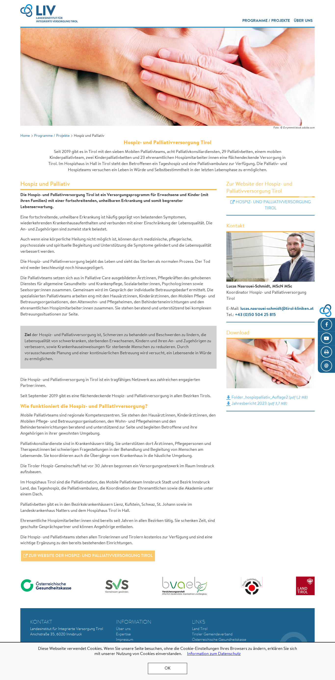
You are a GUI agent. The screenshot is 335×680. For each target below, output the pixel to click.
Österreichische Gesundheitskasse (219, 640)
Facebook (326, 325)
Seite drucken (326, 352)
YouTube (326, 338)
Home (25, 136)
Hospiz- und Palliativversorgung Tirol (273, 205)
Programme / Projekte (266, 21)
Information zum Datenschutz (214, 654)
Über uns (303, 21)
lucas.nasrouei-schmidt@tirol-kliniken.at (277, 309)
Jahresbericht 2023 (259, 404)
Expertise (123, 634)
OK (167, 668)
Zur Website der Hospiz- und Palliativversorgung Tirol (91, 556)
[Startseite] (49, 13)
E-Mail (326, 366)
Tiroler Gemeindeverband (212, 634)
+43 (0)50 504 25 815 (255, 315)
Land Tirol (199, 629)
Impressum (124, 640)
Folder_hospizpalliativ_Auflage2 (269, 397)
